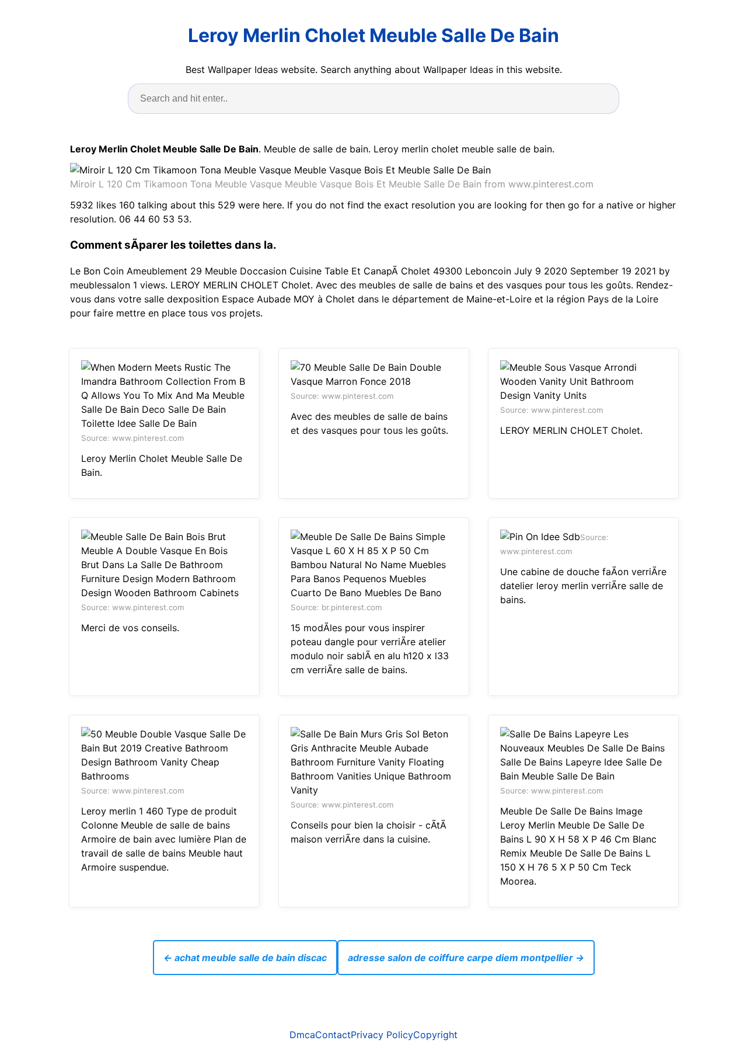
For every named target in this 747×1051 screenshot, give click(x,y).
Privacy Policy (382, 1034)
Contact (333, 1034)
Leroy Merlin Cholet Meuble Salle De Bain (373, 35)
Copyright (435, 1034)
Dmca (302, 1034)
